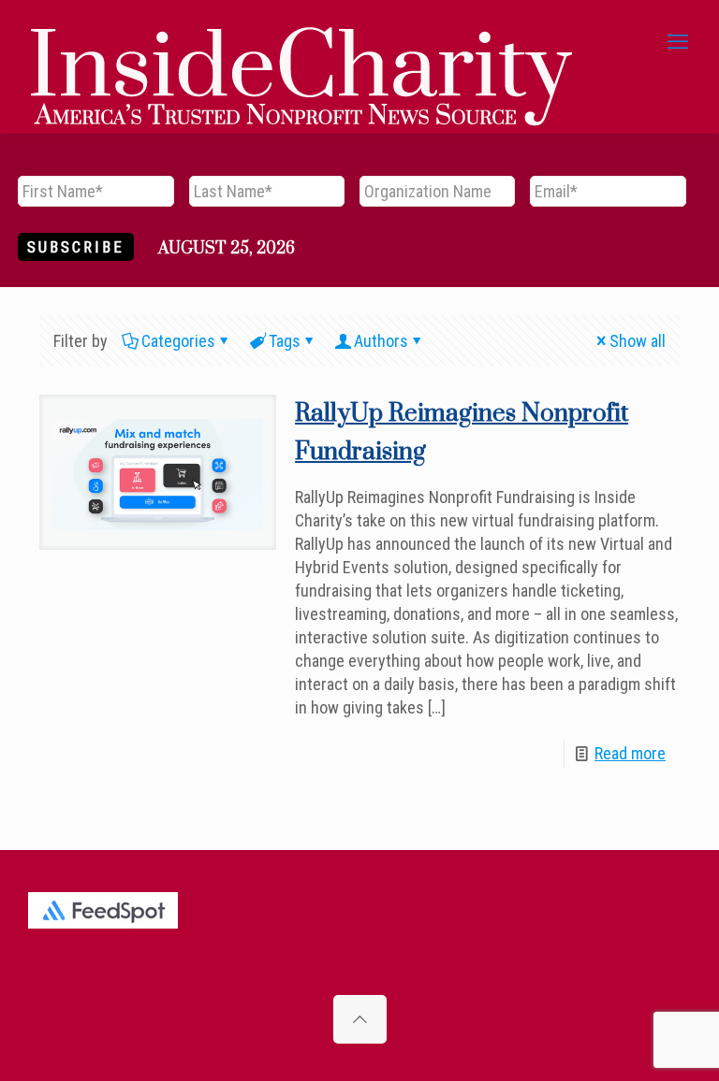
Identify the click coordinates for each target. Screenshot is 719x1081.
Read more (630, 753)
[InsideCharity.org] (301, 42)
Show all (637, 341)
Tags (285, 341)
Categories (178, 341)
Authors (381, 341)
